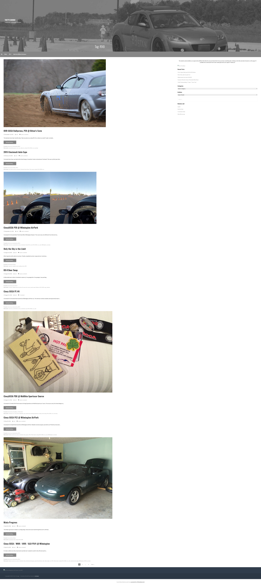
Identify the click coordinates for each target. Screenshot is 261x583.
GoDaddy (37, 576)
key (24, 287)
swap (45, 287)
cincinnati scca (11, 413)
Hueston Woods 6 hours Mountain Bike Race (188, 79)
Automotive (15, 146)
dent (17, 287)
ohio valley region (46, 560)
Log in (179, 106)
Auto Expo (10, 169)
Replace (37, 287)
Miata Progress (10, 522)
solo (40, 244)
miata (23, 266)
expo (33, 169)
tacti (17, 134)
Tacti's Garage (10, 20)
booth (14, 169)
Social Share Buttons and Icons (124, 582)
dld (31, 560)
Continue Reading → (10, 142)
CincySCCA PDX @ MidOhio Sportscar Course (24, 396)
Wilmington (44, 244)
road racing (44, 413)
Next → (93, 564)
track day (56, 413)
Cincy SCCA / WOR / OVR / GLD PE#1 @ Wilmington (27, 543)
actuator (10, 287)
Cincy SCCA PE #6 (12, 291)
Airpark (9, 434)
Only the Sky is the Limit (15, 248)
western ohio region (75, 560)
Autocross (10, 146)
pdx (24, 413)
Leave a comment (24, 134)
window (48, 287)
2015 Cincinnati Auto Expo (15, 152)
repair (34, 287)
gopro (27, 434)
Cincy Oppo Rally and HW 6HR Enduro (187, 72)
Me (1, 54)
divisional (28, 560)
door (17, 266)
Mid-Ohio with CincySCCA (184, 74)
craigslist (14, 266)
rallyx (26, 148)
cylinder (14, 287)
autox (19, 244)
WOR (85, 560)
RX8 (31, 148)
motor (29, 287)
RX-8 (10, 54)
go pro (15, 148)
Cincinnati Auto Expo (24, 169)
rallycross (23, 148)
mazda (35, 169)
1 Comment (22, 295)
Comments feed (181, 111)
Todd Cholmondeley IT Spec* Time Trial (187, 82)
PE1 (30, 434)
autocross (10, 244)
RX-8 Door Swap (11, 270)
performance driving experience (32, 413)
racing (40, 413)
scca (33, 148)
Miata (5, 54)
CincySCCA (27, 244)
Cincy (30, 169)
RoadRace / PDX (16, 411)
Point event (33, 434)
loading (20, 266)
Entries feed (180, 109)
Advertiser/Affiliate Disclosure (19, 54)
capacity (10, 266)
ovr (17, 148)
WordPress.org (181, 114)
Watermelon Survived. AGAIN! (185, 77)
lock (26, 287)
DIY (14, 285)
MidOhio (21, 413)
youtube (36, 148)
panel (32, 287)
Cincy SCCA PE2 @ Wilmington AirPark (21, 417)
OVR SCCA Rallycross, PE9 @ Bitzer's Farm (23, 130)
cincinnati (18, 169)
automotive (10, 148)
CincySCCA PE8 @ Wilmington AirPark (21, 227)
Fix (22, 287)
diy (19, 287)
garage (11, 539)
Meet (14, 167)
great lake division (38, 560)
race (19, 148)
